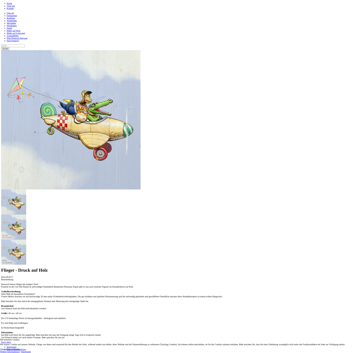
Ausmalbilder (13, 36)
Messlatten (11, 23)
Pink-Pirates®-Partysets (17, 38)
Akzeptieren (5, 349)
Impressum (26, 351)
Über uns (11, 6)
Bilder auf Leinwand (16, 33)
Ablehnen (15, 349)
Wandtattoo (12, 26)
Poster (9, 28)
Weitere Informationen (10, 351)
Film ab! (10, 13)
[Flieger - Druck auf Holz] (71, 189)
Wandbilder (12, 21)
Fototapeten (12, 15)
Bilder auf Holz (13, 31)
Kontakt (10, 8)
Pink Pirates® (13, 41)
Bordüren (11, 18)
